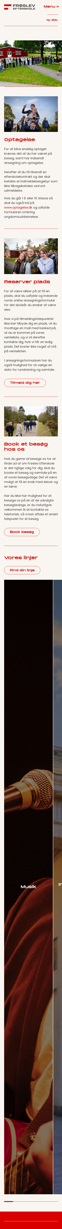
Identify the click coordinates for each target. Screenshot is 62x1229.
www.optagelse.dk (18, 207)
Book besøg (22, 532)
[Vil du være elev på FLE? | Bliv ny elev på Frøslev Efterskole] (19, 7)
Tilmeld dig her (25, 383)
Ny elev (52, 20)
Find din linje (22, 570)
